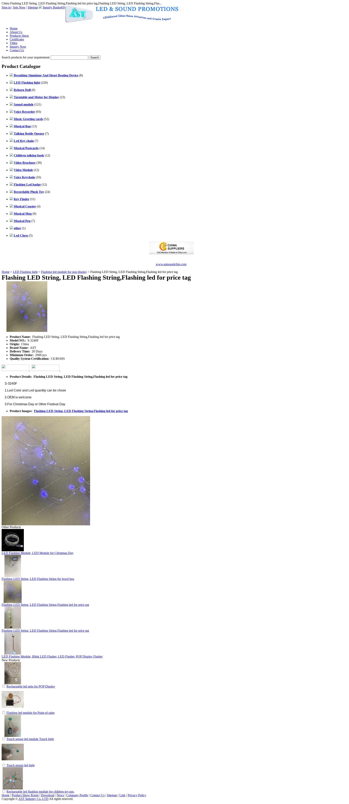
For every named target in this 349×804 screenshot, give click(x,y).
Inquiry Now (18, 46)
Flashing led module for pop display (64, 272)
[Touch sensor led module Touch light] (13, 735)
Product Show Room (25, 795)
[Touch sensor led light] (13, 762)
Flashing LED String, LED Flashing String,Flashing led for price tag (81, 411)
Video (13, 43)
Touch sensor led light (20, 765)
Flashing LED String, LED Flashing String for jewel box (38, 579)
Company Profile (77, 795)
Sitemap (33, 7)
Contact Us (17, 50)
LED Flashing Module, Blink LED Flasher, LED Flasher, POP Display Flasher (52, 656)
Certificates (17, 39)
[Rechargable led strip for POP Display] (13, 683)
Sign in (6, 7)
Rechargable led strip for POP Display (30, 686)
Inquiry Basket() (54, 7)
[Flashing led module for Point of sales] (13, 709)
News (60, 795)
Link (122, 795)
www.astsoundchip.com (171, 264)
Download (47, 795)
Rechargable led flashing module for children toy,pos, (40, 791)
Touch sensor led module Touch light (30, 739)
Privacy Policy (137, 795)
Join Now (19, 7)
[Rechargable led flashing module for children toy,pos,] (13, 788)
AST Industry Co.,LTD (33, 799)
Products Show (19, 35)
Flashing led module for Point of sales (30, 712)
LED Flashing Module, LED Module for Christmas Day (38, 553)
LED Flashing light (25, 272)
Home (14, 28)
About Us (16, 32)
